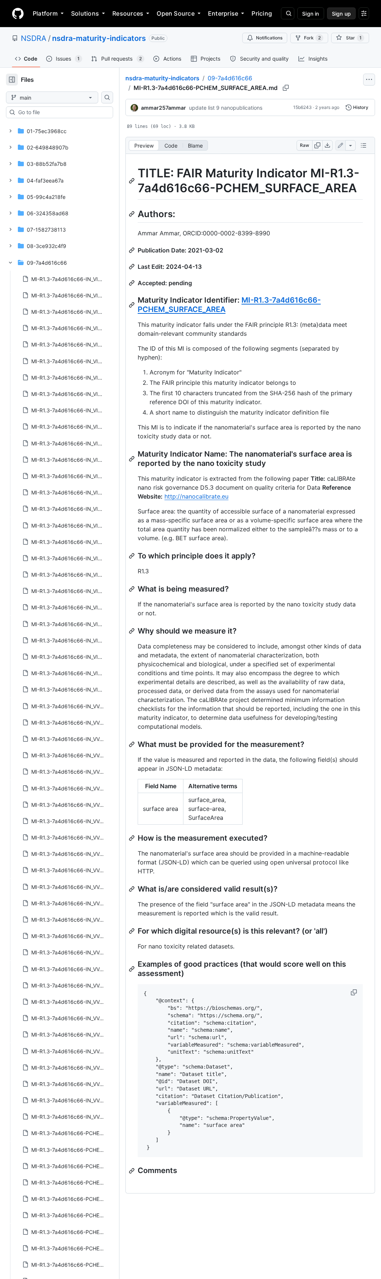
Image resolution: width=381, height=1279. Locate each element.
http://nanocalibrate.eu (196, 496)
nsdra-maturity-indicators (99, 38)
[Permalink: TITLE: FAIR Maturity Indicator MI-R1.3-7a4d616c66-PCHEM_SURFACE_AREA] (132, 180)
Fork (312, 38)
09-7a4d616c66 (230, 78)
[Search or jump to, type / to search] (287, 13)
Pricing (262, 13)
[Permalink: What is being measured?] (132, 589)
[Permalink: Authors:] (132, 214)
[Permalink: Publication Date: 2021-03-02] (132, 250)
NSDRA (34, 38)
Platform (45, 13)
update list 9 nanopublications (225, 107)
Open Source (176, 13)
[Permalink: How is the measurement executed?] (132, 838)
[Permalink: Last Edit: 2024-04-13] (132, 266)
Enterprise (223, 13)
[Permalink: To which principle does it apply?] (132, 556)
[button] (354, 992)
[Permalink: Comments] (132, 1171)
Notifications (269, 38)
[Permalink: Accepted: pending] (132, 283)
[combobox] (62, 112)
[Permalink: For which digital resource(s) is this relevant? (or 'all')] (132, 931)
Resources (127, 13)
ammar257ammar (163, 107)
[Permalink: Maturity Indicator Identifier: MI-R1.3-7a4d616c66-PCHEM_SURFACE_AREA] (132, 305)
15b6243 (302, 107)
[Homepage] (18, 13)
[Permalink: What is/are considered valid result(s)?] (132, 889)
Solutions (85, 13)
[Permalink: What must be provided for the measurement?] (132, 744)
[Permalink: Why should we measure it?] (132, 631)
